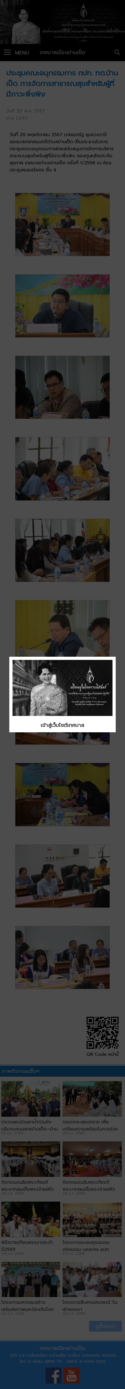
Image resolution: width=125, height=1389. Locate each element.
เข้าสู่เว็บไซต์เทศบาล (62, 725)
